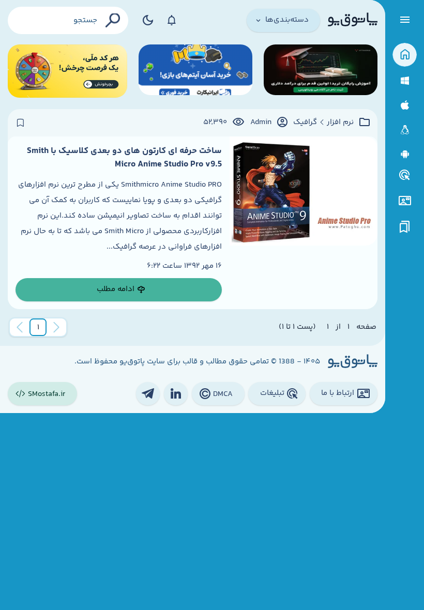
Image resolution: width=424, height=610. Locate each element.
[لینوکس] (405, 130)
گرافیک (305, 122)
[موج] (320, 71)
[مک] (405, 105)
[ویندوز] (405, 81)
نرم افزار (340, 122)
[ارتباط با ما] (404, 200)
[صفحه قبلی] (56, 327)
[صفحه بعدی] (19, 327)
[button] (38, 327)
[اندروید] (405, 154)
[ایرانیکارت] (195, 71)
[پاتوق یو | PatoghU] (352, 20)
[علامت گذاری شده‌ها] (405, 227)
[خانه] (404, 55)
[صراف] (67, 71)
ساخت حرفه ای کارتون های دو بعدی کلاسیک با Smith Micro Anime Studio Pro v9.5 (124, 157)
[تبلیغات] (404, 175)
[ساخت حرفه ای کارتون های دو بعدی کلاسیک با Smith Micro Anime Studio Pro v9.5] (303, 222)
